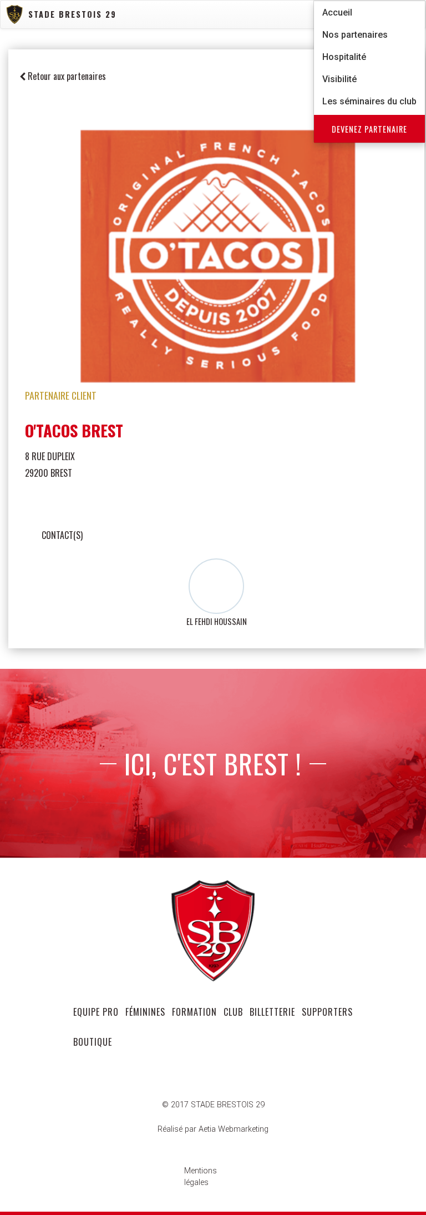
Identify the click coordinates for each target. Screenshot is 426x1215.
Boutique (92, 1041)
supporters (327, 1012)
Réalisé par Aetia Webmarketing (213, 1129)
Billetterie (272, 1012)
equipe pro (96, 1012)
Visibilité (339, 79)
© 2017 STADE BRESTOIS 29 (213, 1105)
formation (194, 1012)
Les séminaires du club (369, 101)
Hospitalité (344, 57)
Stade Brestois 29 (72, 14)
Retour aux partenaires (66, 76)
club (233, 1012)
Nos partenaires (355, 34)
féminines (145, 1012)
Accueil (337, 12)
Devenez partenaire (369, 129)
